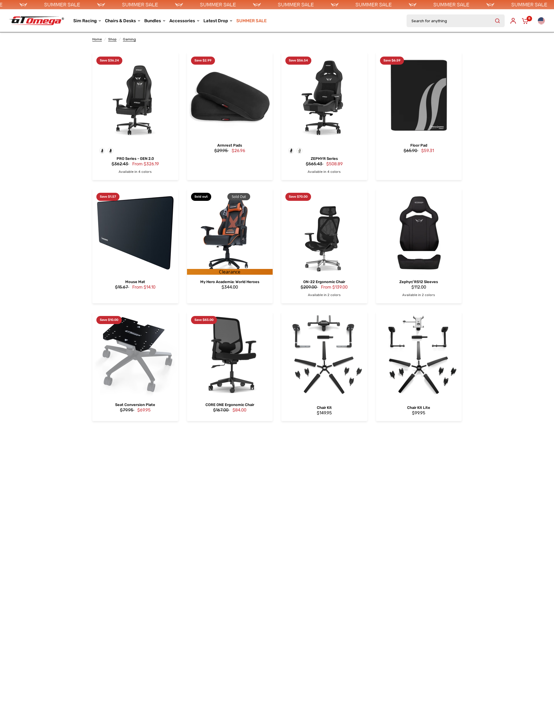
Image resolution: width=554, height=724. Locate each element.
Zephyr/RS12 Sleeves (418, 282)
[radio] (102, 150)
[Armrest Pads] (230, 96)
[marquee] (277, 4)
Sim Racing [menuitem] (85, 20)
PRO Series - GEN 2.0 (135, 158)
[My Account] (513, 20)
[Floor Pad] (419, 96)
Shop (112, 39)
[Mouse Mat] (135, 232)
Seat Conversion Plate (135, 405)
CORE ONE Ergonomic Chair (229, 405)
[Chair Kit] (324, 355)
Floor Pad (418, 145)
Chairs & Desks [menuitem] (120, 20)
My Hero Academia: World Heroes (229, 282)
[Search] (497, 20)
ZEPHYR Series (324, 158)
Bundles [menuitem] (152, 20)
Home (97, 39)
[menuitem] (251, 20)
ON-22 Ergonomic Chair (324, 282)
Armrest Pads (229, 145)
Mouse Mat (135, 282)
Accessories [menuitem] (182, 20)
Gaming (129, 39)
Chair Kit (324, 407)
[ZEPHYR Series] (324, 96)
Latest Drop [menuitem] (215, 20)
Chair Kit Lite (418, 407)
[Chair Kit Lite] (419, 355)
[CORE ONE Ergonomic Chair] (230, 355)
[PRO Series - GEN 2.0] (135, 96)
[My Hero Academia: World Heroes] (230, 232)
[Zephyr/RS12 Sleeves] (419, 232)
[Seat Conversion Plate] (135, 355)
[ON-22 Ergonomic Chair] (324, 232)
